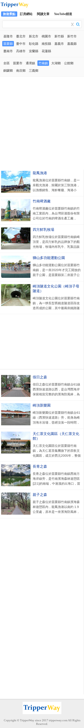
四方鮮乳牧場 (43, 229)
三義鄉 (33, 70)
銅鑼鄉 (8, 70)
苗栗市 (17, 63)
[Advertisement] (42, 123)
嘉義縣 (72, 43)
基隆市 (8, 36)
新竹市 (72, 36)
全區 (6, 63)
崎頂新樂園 (42, 405)
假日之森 (40, 377)
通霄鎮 (30, 63)
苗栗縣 (8, 43)
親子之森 (40, 495)
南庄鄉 (21, 70)
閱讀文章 (43, 14)
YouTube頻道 (63, 14)
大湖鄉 (56, 63)
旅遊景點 (9, 14)
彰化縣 (33, 43)
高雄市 (21, 51)
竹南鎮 (43, 63)
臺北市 (21, 36)
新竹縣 (59, 36)
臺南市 (8, 51)
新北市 (33, 36)
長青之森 (40, 466)
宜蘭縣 (33, 51)
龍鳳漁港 (40, 173)
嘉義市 (59, 43)
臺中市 (21, 43)
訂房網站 (26, 14)
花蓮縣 (46, 51)
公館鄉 (68, 63)
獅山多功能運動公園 (49, 258)
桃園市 (46, 36)
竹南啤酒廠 (42, 201)
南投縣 (46, 43)
